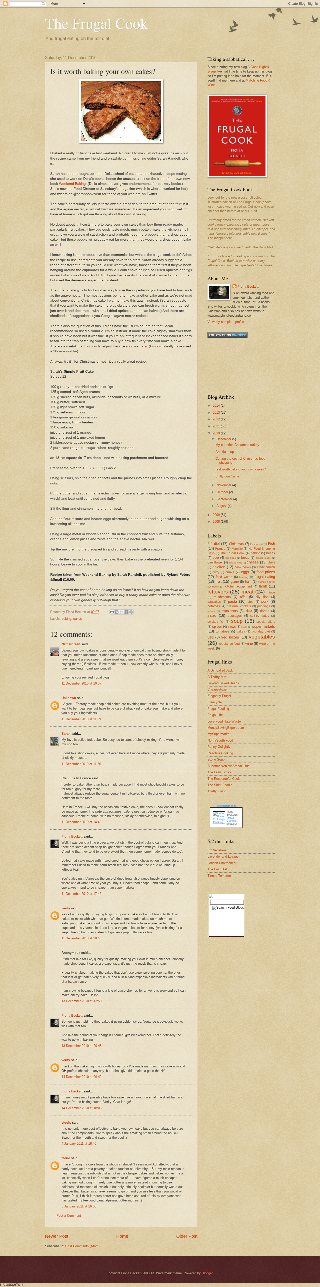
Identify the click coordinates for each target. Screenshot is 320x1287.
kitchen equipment (238, 586)
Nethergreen (71, 644)
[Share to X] (121, 611)
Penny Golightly (219, 747)
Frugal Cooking (231, 819)
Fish (271, 543)
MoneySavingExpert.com (226, 728)
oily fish (262, 597)
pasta (232, 601)
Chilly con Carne (227, 476)
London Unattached (222, 863)
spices (217, 626)
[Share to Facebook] (126, 611)
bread (245, 557)
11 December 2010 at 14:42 (81, 822)
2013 (217, 412)
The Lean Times (219, 772)
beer (216, 557)
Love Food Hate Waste (224, 721)
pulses (211, 611)
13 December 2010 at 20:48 (82, 1046)
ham (248, 581)
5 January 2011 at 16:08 (79, 1206)
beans (270, 553)
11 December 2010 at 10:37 (81, 683)
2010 (217, 433)
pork (264, 601)
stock (244, 626)
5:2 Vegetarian (218, 850)
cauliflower (215, 562)
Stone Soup (216, 759)
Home (122, 1236)
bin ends (231, 557)
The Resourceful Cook (224, 779)
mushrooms (222, 597)
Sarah (66, 734)
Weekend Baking (72, 184)
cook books (243, 567)
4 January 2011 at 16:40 (79, 1143)
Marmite (237, 548)
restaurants (230, 611)
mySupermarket (219, 734)
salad (212, 615)
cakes (77, 618)
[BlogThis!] (116, 611)
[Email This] (112, 611)
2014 (217, 405)
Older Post (187, 1236)
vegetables (262, 636)
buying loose (263, 557)
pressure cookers (239, 606)
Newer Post (56, 1236)
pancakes (214, 601)
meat (248, 591)
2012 (217, 419)
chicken (218, 567)
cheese (253, 562)
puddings (263, 606)
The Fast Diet (217, 869)
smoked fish (216, 621)
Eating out (256, 544)
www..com (226, 805)
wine (249, 643)
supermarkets (263, 626)
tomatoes (222, 631)
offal (243, 597)
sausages (235, 615)
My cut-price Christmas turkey (237, 445)
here (143, 346)
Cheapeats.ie (217, 689)
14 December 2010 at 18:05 (82, 1108)
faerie (66, 1158)
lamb (263, 586)
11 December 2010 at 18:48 (81, 938)
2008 (217, 521)
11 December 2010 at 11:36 (81, 764)
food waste (224, 577)
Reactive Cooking (220, 753)
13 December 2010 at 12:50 (82, 1001)
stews (232, 626)
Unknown (69, 698)
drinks (230, 572)
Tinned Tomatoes (220, 876)
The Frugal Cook (96, 23)
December (224, 439)
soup (237, 621)
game (235, 581)
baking (66, 618)
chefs (271, 562)
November (224, 485)
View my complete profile (226, 322)
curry (215, 572)
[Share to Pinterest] (131, 611)
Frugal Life (215, 715)
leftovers (218, 591)
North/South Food (220, 740)
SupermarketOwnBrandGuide (229, 766)
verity (66, 908)
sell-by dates (259, 615)
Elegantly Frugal (219, 696)
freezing (243, 577)
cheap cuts (235, 562)
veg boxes (230, 637)
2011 (217, 426)
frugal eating (264, 576)
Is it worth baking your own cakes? (241, 469)
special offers (265, 621)
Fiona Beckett (72, 836)
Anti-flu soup (225, 452)
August (222, 506)
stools (66, 1122)
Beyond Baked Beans (223, 683)
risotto (264, 611)
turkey (241, 631)
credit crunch (266, 567)
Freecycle (215, 702)
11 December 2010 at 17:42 (81, 894)
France (220, 548)
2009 (217, 515)
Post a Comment (68, 1215)
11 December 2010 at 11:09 (81, 719)
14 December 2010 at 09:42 (82, 1077)
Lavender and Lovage (223, 856)
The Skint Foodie (220, 785)
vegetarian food (229, 643)
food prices (265, 572)
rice (249, 610)
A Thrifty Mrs (217, 677)
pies (251, 601)
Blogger (207, 1273)
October (222, 492)
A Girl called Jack (220, 670)
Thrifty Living (217, 791)
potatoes (214, 606)
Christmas (236, 544)
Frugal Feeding (218, 709)
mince (271, 592)
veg (211, 637)
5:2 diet (214, 543)
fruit (219, 581)
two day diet (261, 631)
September (224, 499)
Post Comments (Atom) (82, 1246)
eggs (245, 572)
